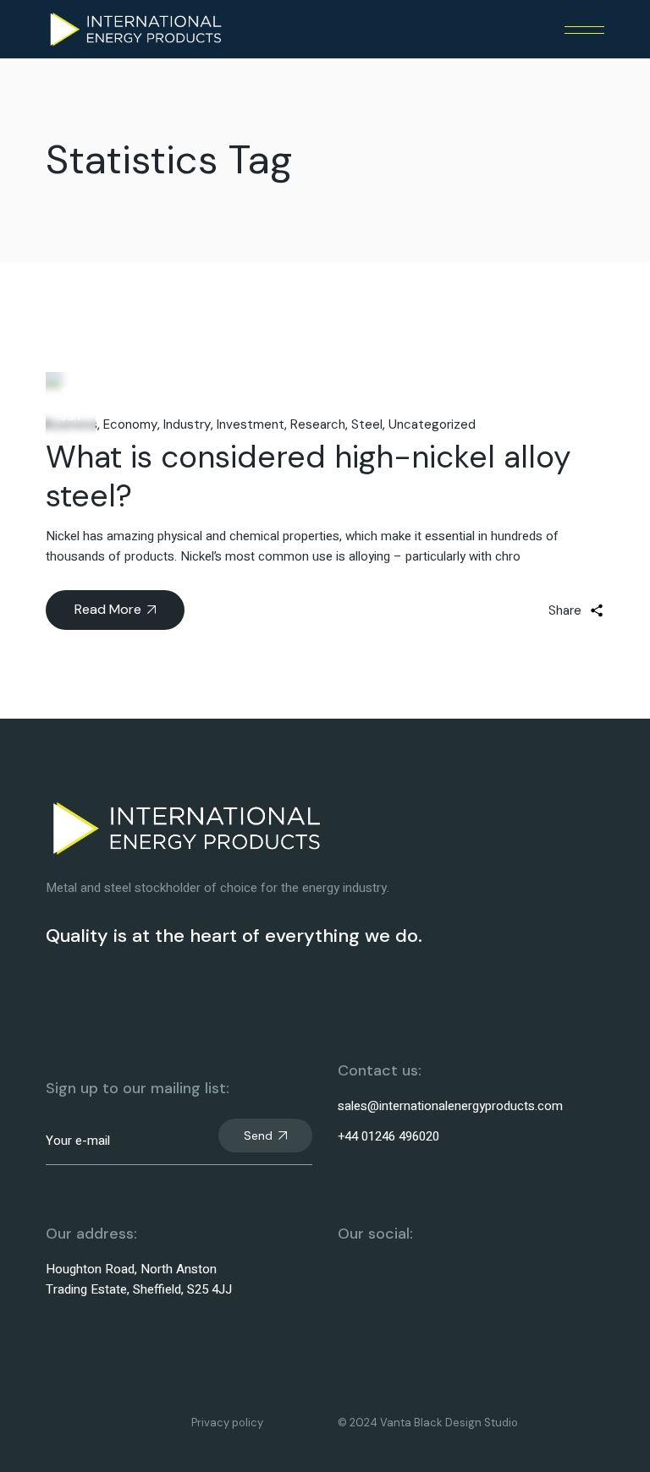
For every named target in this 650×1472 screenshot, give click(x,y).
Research (317, 424)
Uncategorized (432, 424)
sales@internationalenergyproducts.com (450, 1106)
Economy (130, 424)
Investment (250, 424)
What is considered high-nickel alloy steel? (308, 476)
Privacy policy (227, 1422)
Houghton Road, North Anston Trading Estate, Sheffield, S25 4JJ (139, 1279)
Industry (187, 424)
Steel (367, 424)
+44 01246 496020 (388, 1136)
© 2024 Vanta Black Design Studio (428, 1422)
